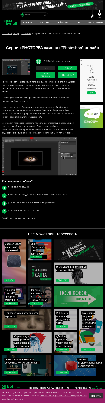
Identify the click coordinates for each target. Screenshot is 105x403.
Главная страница (10, 33)
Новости (27, 22)
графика (67, 68)
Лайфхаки (62, 22)
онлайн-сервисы (45, 75)
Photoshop (67, 75)
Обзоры (44, 22)
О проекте (97, 388)
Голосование (95, 22)
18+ (78, 22)
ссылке (25, 187)
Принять (96, 396)
